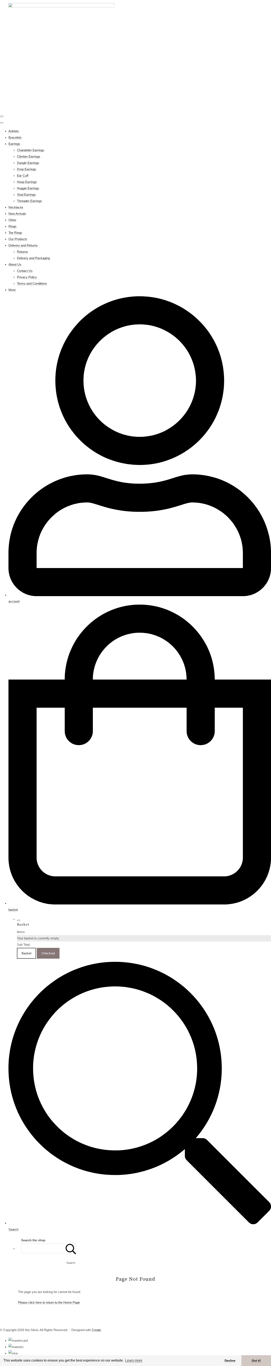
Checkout (48, 953)
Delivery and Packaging (33, 258)
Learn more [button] (133, 1360)
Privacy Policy (27, 277)
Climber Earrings (28, 156)
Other (12, 220)
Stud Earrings (26, 194)
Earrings (14, 144)
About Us (14, 264)
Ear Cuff (22, 175)
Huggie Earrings (28, 188)
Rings (12, 226)
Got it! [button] (256, 1360)
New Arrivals (17, 213)
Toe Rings (15, 232)
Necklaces (15, 207)
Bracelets (15, 137)
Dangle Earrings (28, 163)
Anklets (13, 131)
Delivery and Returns (23, 245)
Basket (26, 953)
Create (96, 1330)
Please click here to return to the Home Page (49, 1302)
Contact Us (25, 271)
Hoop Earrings (27, 182)
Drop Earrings (26, 169)
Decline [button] (230, 1360)
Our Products (17, 239)
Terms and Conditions (32, 283)
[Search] (71, 1248)
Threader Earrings (29, 201)
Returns (22, 252)
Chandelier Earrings (30, 150)
